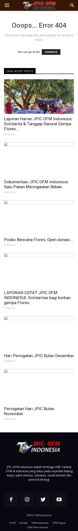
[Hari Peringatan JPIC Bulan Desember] (39, 333)
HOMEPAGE (51, 52)
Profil (13, 523)
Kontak (23, 523)
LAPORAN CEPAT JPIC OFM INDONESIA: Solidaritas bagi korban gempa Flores (37, 297)
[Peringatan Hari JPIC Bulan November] (39, 386)
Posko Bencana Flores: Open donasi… (38, 239)
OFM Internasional (37, 527)
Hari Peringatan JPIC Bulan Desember (39, 355)
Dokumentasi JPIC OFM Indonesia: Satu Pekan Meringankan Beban (36, 184)
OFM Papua (58, 523)
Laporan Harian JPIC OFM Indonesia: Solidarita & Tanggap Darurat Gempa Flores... (38, 123)
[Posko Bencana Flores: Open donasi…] (39, 217)
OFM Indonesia (39, 523)
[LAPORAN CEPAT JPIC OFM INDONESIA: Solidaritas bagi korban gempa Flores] (39, 270)
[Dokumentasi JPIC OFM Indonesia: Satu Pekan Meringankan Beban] (39, 159)
